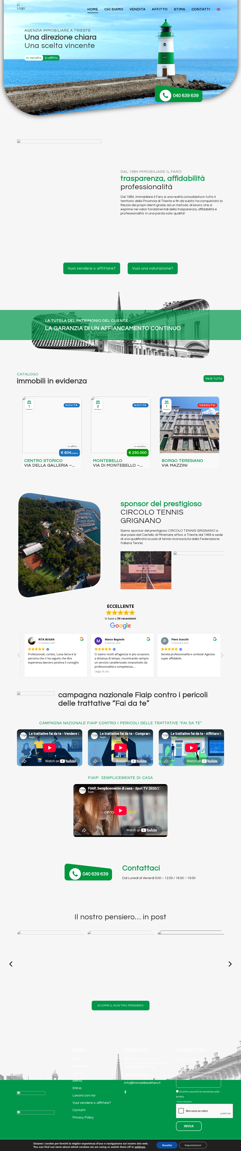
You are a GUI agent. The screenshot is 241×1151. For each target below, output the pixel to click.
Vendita (78, 1073)
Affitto (77, 1081)
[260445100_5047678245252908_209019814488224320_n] (191, 964)
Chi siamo (79, 1066)
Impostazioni (193, 1145)
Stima (76, 1088)
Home (77, 1059)
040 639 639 (186, 95)
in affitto (51, 58)
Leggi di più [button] (100, 671)
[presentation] (204, 1111)
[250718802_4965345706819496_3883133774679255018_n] (120, 964)
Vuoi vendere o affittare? (92, 268)
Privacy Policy (83, 1117)
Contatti (78, 1110)
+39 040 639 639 (136, 1075)
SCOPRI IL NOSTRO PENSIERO (121, 1005)
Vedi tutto (213, 378)
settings (140, 1146)
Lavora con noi (83, 1095)
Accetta (167, 1145)
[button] (222, 656)
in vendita (33, 58)
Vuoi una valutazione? (152, 268)
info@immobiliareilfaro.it (142, 1083)
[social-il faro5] (50, 964)
